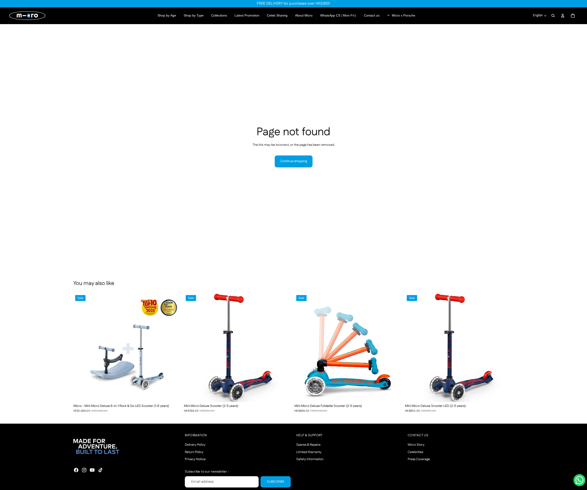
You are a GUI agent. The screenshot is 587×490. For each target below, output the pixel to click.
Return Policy (194, 452)
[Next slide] (175, 348)
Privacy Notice (195, 459)
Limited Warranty (308, 452)
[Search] (553, 16)
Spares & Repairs (308, 444)
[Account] (563, 16)
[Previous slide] (80, 348)
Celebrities (415, 452)
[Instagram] (84, 470)
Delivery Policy (195, 444)
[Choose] (175, 395)
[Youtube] (92, 470)
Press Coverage (419, 459)
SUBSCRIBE (275, 481)
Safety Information (310, 459)
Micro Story (416, 444)
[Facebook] (76, 470)
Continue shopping (293, 161)
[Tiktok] (100, 470)
